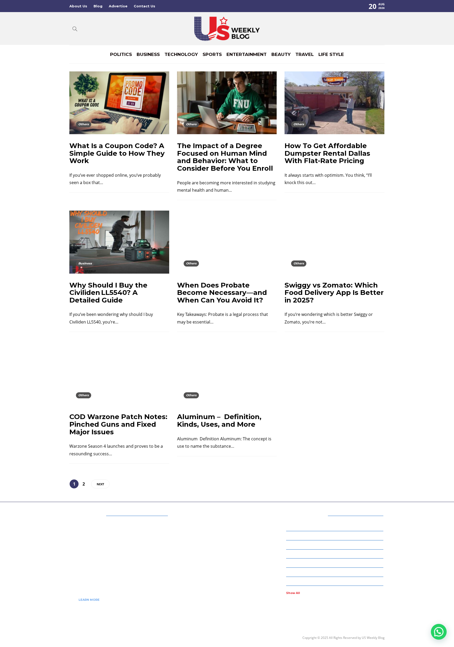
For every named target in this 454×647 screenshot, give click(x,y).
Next (100, 484)
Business (148, 54)
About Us (78, 6)
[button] (439, 632)
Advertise (118, 6)
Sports (212, 54)
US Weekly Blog (373, 637)
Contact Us (144, 6)
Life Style (331, 54)
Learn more (89, 600)
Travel (304, 54)
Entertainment (246, 54)
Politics (121, 54)
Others (83, 124)
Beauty (281, 54)
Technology (181, 54)
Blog (98, 6)
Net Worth (335, 563)
